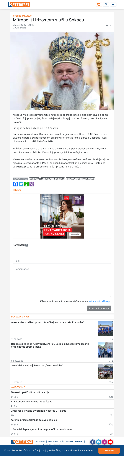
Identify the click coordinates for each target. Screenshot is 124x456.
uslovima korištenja (99, 301)
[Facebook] (92, 442)
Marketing (53, 441)
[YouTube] (110, 442)
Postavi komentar (99, 308)
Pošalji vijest (66, 441)
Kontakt (79, 441)
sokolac (34, 179)
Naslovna (41, 441)
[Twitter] (98, 442)
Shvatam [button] (109, 450)
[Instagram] (104, 442)
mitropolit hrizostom (52, 179)
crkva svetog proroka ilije (80, 179)
